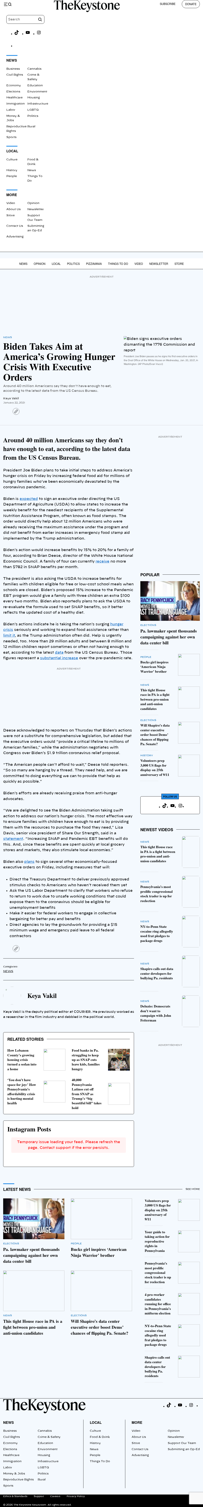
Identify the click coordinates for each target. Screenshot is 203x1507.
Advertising (15, 236)
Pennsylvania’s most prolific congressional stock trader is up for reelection (156, 893)
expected (29, 499)
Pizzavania (94, 264)
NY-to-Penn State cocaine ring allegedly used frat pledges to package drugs (156, 933)
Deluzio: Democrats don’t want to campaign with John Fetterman (155, 1012)
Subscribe (167, 4)
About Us (13, 209)
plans (29, 862)
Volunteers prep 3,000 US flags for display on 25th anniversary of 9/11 (154, 767)
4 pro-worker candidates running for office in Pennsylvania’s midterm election (158, 1304)
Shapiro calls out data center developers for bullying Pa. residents (156, 973)
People (11, 176)
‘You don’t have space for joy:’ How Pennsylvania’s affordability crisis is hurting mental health (21, 1091)
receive (102, 561)
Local (56, 264)
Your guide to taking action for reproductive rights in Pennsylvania (157, 1241)
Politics (32, 116)
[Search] (40, 19)
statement (13, 839)
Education (35, 85)
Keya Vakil (11, 398)
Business (13, 69)
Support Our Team (182, 1443)
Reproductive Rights (18, 1479)
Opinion (33, 203)
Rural (31, 126)
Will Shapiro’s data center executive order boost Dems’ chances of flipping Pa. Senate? (155, 734)
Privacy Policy (76, 1496)
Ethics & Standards (15, 1496)
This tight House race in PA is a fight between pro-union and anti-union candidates (154, 699)
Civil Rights (14, 74)
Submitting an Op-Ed (184, 1449)
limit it (9, 635)
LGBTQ (33, 110)
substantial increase (59, 658)
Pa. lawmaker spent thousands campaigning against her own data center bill (168, 637)
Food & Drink (100, 1437)
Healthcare (14, 97)
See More (193, 1189)
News (31, 170)
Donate (190, 4)
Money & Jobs (14, 1473)
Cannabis (34, 69)
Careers (55, 1496)
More (137, 1422)
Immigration (15, 103)
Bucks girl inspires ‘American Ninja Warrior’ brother (154, 666)
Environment (37, 91)
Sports (11, 137)
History (11, 170)
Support (39, 1496)
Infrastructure (37, 103)
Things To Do (118, 264)
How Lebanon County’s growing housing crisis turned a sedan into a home (21, 1059)
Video (10, 203)
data (59, 652)
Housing (33, 97)
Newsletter (35, 209)
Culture (11, 159)
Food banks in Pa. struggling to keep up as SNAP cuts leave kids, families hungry (86, 1059)
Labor (10, 110)
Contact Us (14, 226)
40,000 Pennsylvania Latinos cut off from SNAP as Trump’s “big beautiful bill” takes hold (87, 1093)
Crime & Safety (49, 1437)
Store (10, 215)
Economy (13, 85)
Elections (13, 91)
